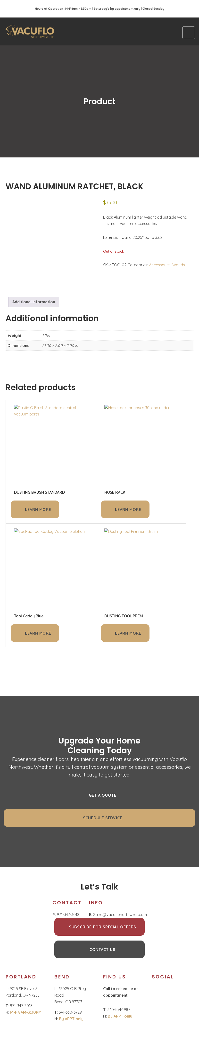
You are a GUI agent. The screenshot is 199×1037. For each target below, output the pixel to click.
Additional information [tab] (33, 301)
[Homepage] (30, 31)
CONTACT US (102, 949)
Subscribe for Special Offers (102, 927)
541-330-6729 (68, 1012)
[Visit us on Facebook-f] (168, 989)
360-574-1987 (116, 1009)
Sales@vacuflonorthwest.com (118, 914)
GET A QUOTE (102, 795)
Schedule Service (102, 817)
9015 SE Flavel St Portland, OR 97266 (23, 992)
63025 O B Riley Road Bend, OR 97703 (70, 995)
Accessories (160, 264)
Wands (178, 264)
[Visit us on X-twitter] (177, 989)
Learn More (38, 509)
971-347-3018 (65, 914)
